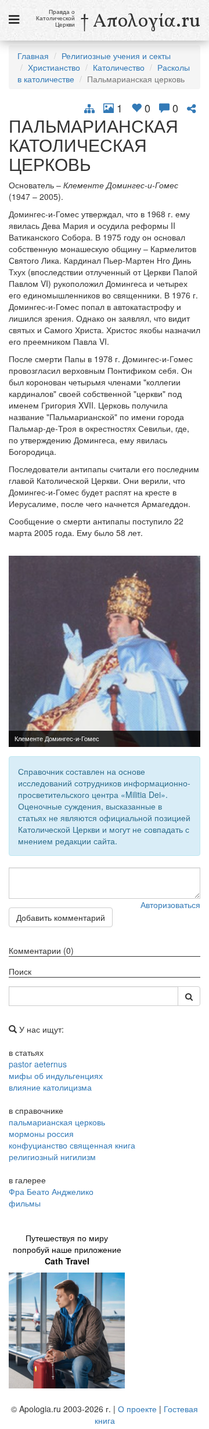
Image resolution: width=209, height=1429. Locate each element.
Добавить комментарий (60, 917)
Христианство (54, 67)
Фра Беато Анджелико (51, 1191)
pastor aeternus (38, 1064)
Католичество (119, 67)
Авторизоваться (170, 904)
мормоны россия (41, 1133)
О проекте (137, 1409)
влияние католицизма (50, 1087)
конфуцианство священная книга (72, 1145)
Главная (33, 55)
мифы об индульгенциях (56, 1075)
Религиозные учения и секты (116, 55)
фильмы (25, 1203)
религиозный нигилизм (52, 1156)
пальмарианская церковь (57, 1122)
